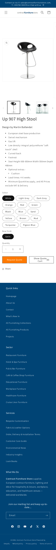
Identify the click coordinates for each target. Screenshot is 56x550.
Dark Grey (42, 198)
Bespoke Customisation (17, 421)
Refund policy (18, 544)
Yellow (8, 218)
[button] (6, 12)
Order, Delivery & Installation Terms (23, 434)
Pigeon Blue (29, 225)
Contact (10, 309)
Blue (21, 211)
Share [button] (8, 268)
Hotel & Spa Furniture (16, 362)
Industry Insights (14, 454)
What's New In (13, 316)
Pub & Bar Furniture (15, 368)
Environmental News (16, 448)
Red (22, 205)
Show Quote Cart (41, 259)
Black (8, 211)
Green (35, 205)
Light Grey (24, 198)
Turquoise (10, 225)
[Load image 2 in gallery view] (28, 107)
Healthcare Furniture (16, 395)
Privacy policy (31, 544)
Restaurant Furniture (16, 355)
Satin (8, 236)
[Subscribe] (46, 515)
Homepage (11, 296)
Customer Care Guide (16, 441)
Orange (9, 205)
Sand (33, 211)
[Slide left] (3, 108)
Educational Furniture (16, 382)
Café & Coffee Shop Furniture (20, 375)
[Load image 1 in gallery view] (13, 107)
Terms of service (46, 544)
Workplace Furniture (16, 388)
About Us (10, 303)
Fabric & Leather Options (18, 427)
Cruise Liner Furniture (16, 402)
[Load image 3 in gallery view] (42, 107)
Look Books (11, 461)
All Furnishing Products (17, 329)
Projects (10, 336)
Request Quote (14, 259)
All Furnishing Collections (18, 323)
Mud (36, 218)
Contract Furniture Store (26, 540)
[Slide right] (52, 108)
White (8, 198)
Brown (23, 218)
